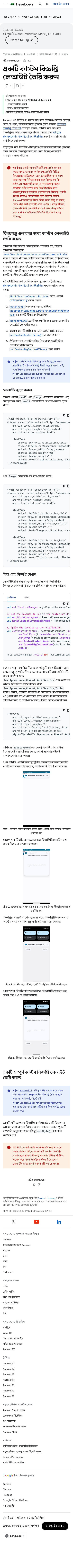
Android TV (9, 1349)
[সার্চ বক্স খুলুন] (40, 4)
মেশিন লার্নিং (8, 1291)
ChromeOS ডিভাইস (13, 1338)
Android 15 (8, 1374)
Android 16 (9, 1368)
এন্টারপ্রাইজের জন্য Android (16, 1244)
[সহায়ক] (24, 60)
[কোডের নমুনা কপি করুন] (68, 415)
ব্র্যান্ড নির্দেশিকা (36, 1518)
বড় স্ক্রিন (6, 1327)
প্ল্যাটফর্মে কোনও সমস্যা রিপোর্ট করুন (20, 1446)
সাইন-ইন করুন (61, 4)
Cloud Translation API (28, 34)
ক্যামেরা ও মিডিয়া (11, 1302)
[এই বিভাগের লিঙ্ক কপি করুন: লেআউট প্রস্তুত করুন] (35, 390)
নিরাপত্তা (7, 1250)
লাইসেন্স (21, 1518)
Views (57, 17)
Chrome (7, 1489)
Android (7, 1239)
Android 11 (8, 1396)
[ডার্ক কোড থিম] (64, 415)
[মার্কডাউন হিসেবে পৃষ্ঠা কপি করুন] (18, 86)
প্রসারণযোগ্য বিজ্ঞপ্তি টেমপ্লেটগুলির (23, 285)
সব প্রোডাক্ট (8, 1505)
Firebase (7, 1494)
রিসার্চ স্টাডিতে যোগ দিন (13, 1462)
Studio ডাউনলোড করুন (14, 1426)
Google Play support (13, 1457)
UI (45, 17)
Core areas (30, 17)
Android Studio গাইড (14, 1410)
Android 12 (26, 1090)
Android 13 (8, 1385)
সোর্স (5, 1255)
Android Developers (12, 53)
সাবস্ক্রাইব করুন (55, 1526)
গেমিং (5, 1286)
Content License (46, 1198)
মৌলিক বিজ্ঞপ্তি (19, 300)
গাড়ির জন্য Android (12, 1343)
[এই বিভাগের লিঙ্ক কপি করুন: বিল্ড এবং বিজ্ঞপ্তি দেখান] (39, 575)
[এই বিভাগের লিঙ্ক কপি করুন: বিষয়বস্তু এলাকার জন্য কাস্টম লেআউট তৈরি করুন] (24, 239)
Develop (10, 17)
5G (4, 1313)
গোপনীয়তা (8, 1307)
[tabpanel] (36, 630)
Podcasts (7, 1272)
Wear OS (7, 1333)
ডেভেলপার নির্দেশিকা (12, 1415)
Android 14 (9, 1379)
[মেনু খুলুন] (5, 4)
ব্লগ (4, 1266)
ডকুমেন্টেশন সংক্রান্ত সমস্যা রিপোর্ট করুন (22, 1451)
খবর (5, 1261)
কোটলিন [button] (11, 597)
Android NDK (10, 1431)
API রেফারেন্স (9, 1421)
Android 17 (8, 1363)
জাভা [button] (26, 597)
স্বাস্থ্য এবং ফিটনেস (11, 1297)
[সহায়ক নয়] (29, 60)
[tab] (11, 597)
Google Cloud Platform (15, 1500)
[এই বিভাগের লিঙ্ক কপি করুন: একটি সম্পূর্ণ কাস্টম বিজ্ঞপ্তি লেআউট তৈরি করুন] (24, 1078)
